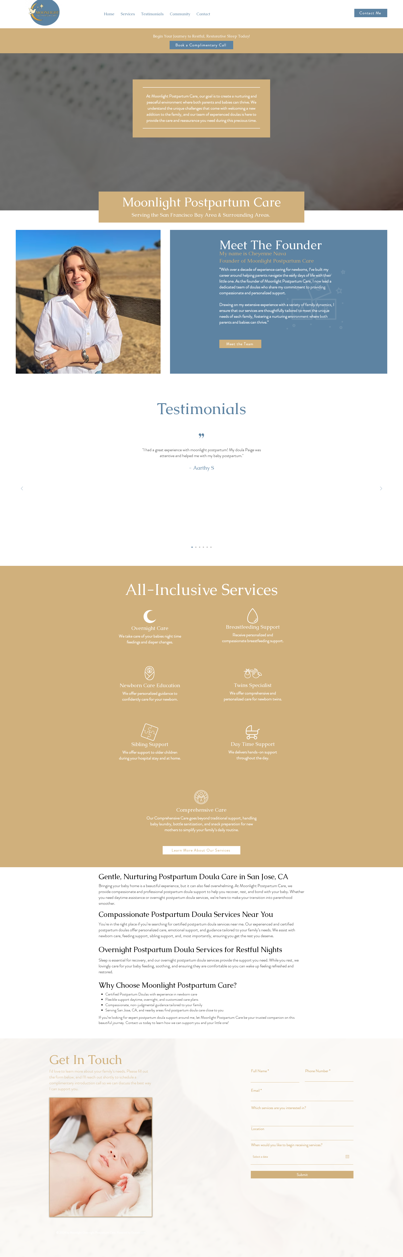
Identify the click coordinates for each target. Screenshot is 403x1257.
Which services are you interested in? (278, 1108)
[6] (211, 547)
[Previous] (22, 489)
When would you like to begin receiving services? (286, 1145)
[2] (195, 547)
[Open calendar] (347, 1156)
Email (255, 1090)
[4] (203, 547)
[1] (192, 547)
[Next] (381, 489)
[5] (207, 547)
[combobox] (302, 1136)
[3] (199, 547)
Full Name (259, 1071)
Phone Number (316, 1071)
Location (257, 1129)
